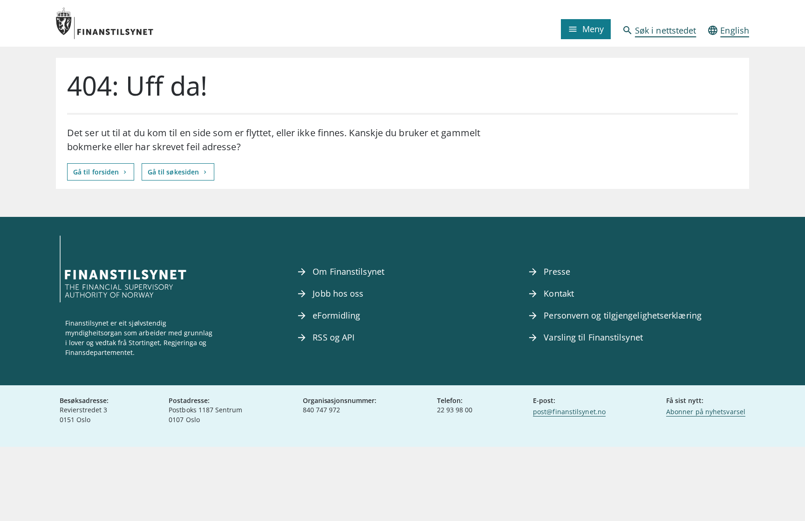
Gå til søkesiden (174, 171)
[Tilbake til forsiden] (142, 23)
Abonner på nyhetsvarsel (705, 411)
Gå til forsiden (97, 171)
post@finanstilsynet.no (569, 411)
